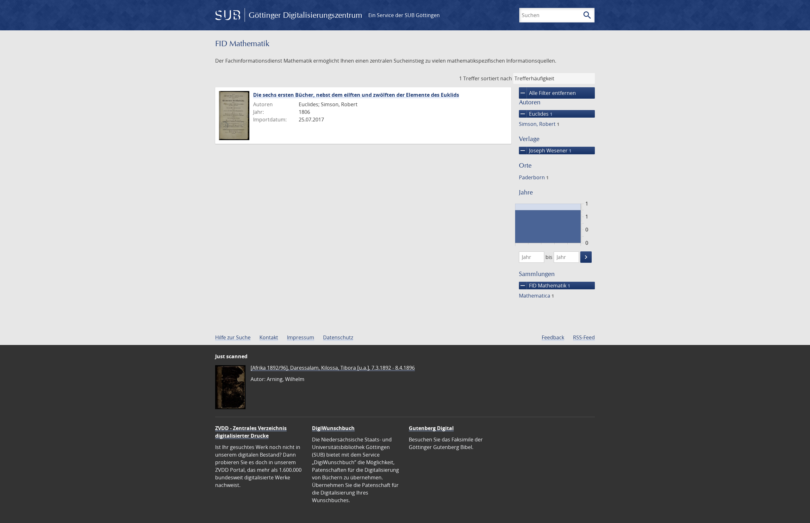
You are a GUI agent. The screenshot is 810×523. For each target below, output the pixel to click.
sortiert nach (496, 78)
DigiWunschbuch (333, 428)
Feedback (553, 337)
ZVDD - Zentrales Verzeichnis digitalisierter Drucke (251, 432)
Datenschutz (338, 337)
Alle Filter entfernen (547, 93)
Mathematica (536, 295)
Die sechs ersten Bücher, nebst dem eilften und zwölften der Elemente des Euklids (356, 94)
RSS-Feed (584, 337)
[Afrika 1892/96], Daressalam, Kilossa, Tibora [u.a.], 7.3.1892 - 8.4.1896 (333, 367)
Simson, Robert (539, 123)
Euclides (535, 114)
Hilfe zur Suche (233, 337)
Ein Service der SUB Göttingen (404, 15)
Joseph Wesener (545, 150)
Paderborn (534, 177)
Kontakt (268, 337)
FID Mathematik (544, 285)
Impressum (300, 337)
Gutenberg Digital (431, 428)
